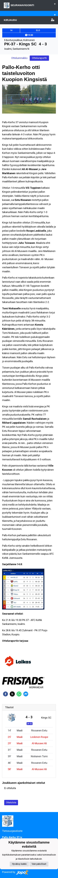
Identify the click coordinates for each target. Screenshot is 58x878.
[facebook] (5, 693)
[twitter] (12, 693)
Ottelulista (11, 802)
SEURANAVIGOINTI (33, 5)
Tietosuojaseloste (12, 830)
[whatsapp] (19, 693)
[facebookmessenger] (25, 693)
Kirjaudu (10, 20)
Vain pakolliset (39, 864)
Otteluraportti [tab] (39, 57)
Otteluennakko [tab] (19, 57)
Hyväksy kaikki (19, 864)
